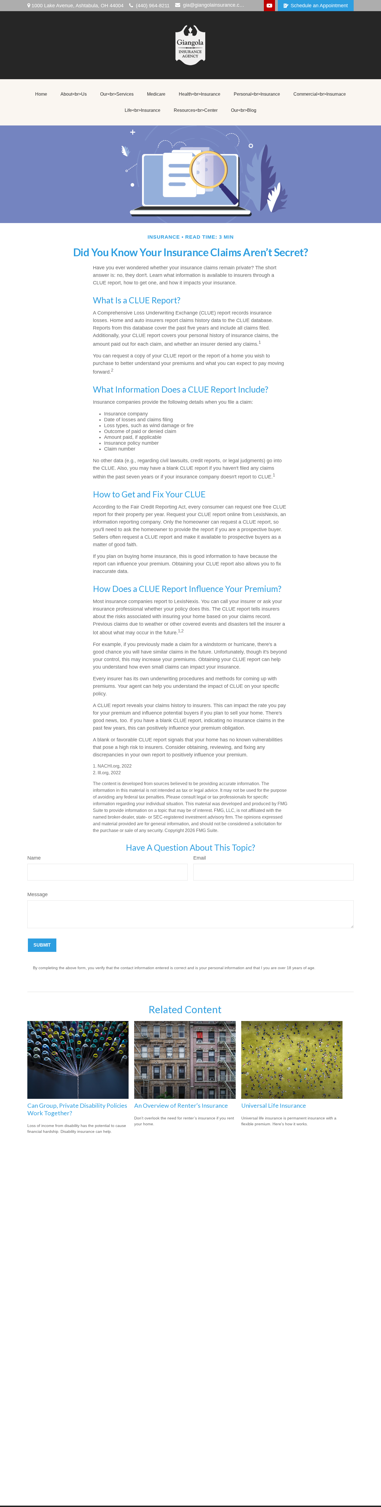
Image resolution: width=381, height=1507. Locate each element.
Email (199, 858)
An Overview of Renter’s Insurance (181, 1105)
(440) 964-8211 (153, 5)
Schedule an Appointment (319, 5)
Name (34, 858)
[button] (41, 94)
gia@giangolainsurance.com (214, 5)
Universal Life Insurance (273, 1105)
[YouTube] (269, 5)
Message (37, 894)
